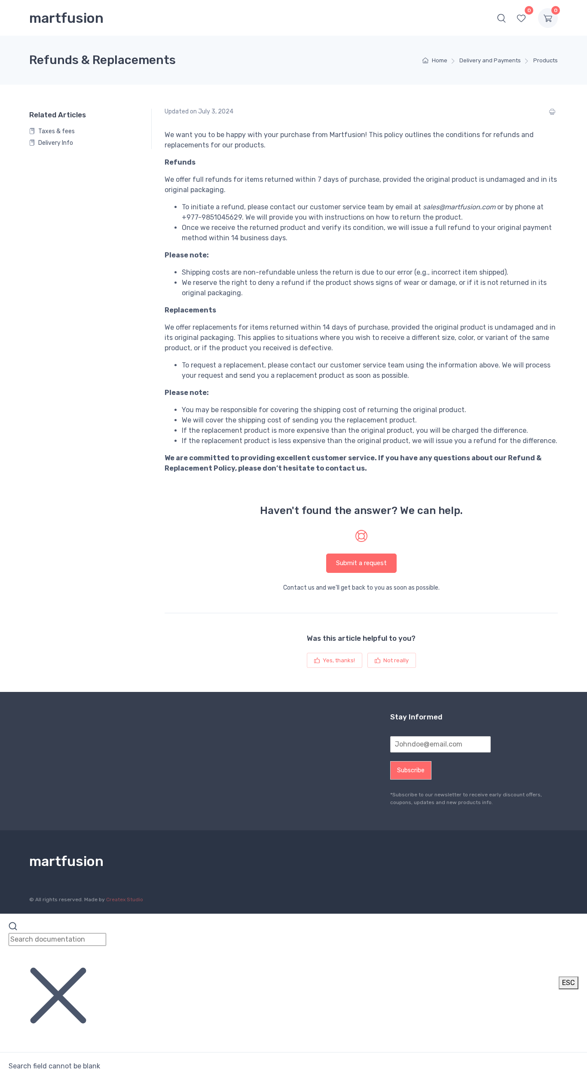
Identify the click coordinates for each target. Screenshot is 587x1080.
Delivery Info (55, 143)
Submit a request (361, 563)
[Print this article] (553, 111)
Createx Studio (124, 899)
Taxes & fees (56, 131)
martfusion (66, 18)
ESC (568, 983)
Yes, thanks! (338, 660)
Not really (395, 660)
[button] (501, 18)
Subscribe (411, 770)
